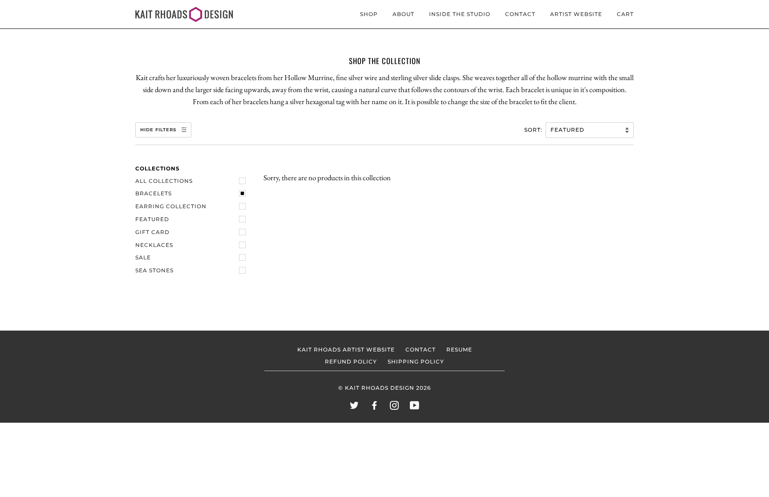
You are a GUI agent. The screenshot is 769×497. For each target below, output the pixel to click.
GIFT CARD (152, 232)
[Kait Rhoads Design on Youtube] (415, 407)
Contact (520, 14)
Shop (369, 14)
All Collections (164, 181)
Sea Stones (154, 270)
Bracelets (153, 193)
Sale (143, 258)
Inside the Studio (459, 14)
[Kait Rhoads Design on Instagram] (394, 407)
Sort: (534, 130)
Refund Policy (351, 362)
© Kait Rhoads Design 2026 (384, 388)
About (403, 14)
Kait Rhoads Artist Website (346, 350)
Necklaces (154, 245)
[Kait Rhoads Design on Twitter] (354, 407)
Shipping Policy (416, 362)
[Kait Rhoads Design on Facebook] (374, 407)
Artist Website (576, 14)
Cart (625, 14)
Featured (152, 219)
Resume (459, 350)
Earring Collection (170, 206)
